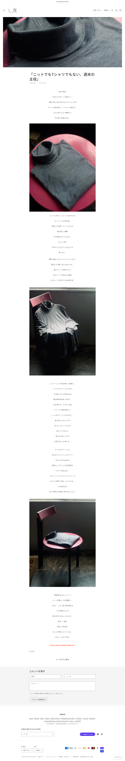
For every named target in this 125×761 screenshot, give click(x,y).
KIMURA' (92, 718)
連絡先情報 (75, 756)
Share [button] (32, 651)
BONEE (36, 718)
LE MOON (78, 721)
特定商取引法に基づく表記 (86, 756)
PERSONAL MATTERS (68, 718)
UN (25, 756)
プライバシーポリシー (51, 756)
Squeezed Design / (50, 721)
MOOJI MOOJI (55, 718)
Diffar (42, 718)
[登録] (52, 734)
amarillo (85, 718)
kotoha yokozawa (62, 721)
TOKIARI (79, 718)
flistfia (47, 718)
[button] (4, 10)
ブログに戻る (64, 659)
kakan (71, 721)
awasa (31, 718)
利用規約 (61, 756)
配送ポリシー (68, 756)
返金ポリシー (41, 756)
